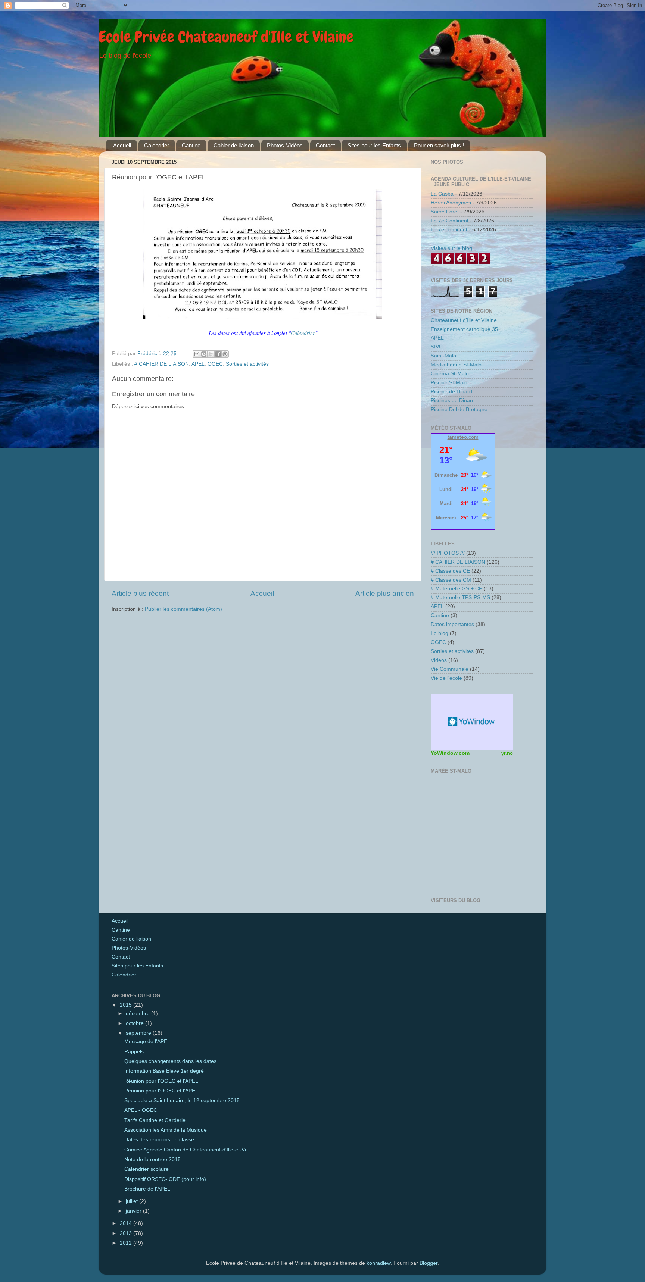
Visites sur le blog (451, 248)
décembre (138, 1013)
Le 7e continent (449, 229)
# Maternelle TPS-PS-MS (460, 597)
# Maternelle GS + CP (456, 588)
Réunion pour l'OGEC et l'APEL (161, 1081)
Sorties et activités (247, 364)
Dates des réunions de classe (159, 1139)
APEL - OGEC (140, 1110)
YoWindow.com (450, 753)
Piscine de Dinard (451, 391)
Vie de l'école (446, 678)
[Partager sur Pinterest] (225, 354)
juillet (132, 1201)
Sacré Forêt (445, 212)
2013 (126, 1233)
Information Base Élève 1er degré (164, 1071)
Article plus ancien (384, 593)
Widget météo (472, 722)
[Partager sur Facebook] (218, 354)
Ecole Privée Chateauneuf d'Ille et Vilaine (226, 37)
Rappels (134, 1051)
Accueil (122, 145)
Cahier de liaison (234, 145)
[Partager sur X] (211, 354)
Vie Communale (449, 669)
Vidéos (439, 660)
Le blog (439, 633)
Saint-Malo (443, 356)
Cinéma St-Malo (450, 373)
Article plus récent (140, 593)
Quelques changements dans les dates (170, 1061)
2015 (126, 1005)
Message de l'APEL (147, 1041)
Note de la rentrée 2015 (152, 1159)
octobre (135, 1023)
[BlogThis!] (204, 354)
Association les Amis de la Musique (165, 1130)
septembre (139, 1033)
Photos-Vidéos (285, 145)
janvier (134, 1211)
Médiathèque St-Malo (456, 365)
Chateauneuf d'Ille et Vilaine (464, 320)
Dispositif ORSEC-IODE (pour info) (165, 1179)
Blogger (428, 1263)
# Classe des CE (450, 571)
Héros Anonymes (451, 203)
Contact (325, 145)
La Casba (442, 194)
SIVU (437, 347)
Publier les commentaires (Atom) (183, 609)
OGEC (215, 364)
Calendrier (156, 145)
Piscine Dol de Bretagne (459, 409)
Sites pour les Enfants (374, 145)
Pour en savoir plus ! (439, 145)
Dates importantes (452, 624)
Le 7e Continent (449, 220)
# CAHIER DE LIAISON (161, 364)
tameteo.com (463, 437)
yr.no (507, 753)
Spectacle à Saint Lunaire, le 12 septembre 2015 (182, 1100)
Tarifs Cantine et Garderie (155, 1120)
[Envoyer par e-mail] (196, 354)
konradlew (378, 1263)
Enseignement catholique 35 (464, 329)
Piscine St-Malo (449, 382)
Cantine (191, 145)
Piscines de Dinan (452, 400)
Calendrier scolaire (146, 1169)
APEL (198, 364)
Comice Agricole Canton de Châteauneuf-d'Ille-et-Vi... (187, 1150)
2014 (126, 1223)
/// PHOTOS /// (448, 553)
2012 (126, 1243)
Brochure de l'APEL (147, 1189)
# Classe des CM (451, 580)
